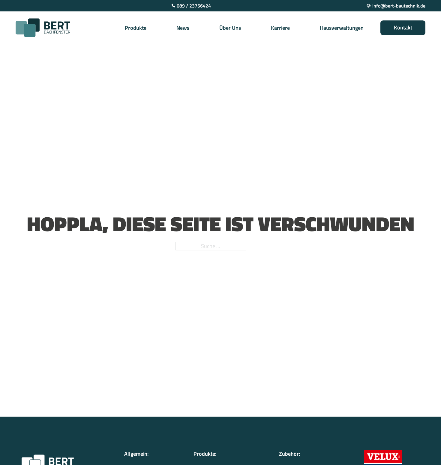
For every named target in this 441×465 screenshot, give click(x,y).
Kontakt (403, 27)
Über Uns (230, 28)
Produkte (135, 28)
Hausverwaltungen (342, 28)
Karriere (280, 28)
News (182, 28)
